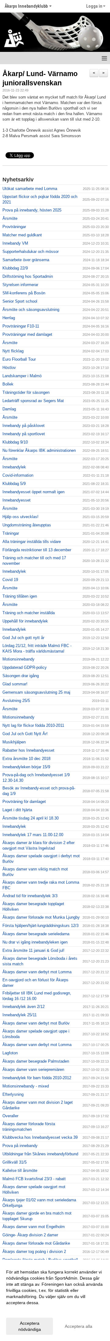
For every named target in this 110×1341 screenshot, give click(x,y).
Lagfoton (10, 1053)
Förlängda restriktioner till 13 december (36, 550)
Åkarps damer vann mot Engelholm (33, 1226)
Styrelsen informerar (20, 284)
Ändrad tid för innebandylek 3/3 (29, 895)
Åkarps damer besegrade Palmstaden (35, 1061)
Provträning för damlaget (24, 801)
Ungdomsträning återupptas (26, 525)
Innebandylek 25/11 (19, 1015)
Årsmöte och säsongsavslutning (30, 309)
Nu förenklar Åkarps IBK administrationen (39, 450)
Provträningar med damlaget (27, 334)
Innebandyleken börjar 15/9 (26, 767)
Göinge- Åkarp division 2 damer (30, 1235)
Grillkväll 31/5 (14, 1162)
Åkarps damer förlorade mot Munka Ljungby (41, 917)
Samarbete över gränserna (25, 260)
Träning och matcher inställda (28, 612)
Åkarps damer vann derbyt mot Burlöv (36, 1023)
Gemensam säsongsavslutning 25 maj (36, 692)
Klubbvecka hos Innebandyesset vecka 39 (40, 1137)
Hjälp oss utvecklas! (20, 516)
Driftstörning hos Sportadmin (27, 276)
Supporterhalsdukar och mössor (30, 251)
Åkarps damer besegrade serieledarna (35, 934)
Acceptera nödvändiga (29, 1326)
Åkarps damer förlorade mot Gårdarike (36, 1243)
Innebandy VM (15, 243)
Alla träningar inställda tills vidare (31, 541)
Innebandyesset (16, 500)
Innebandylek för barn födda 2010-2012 (36, 1078)
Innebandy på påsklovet (23, 425)
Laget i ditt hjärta (17, 810)
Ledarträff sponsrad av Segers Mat (33, 400)
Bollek (7, 384)
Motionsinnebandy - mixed (25, 1086)
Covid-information (17, 475)
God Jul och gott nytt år (23, 637)
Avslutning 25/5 (16, 700)
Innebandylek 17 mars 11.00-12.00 (32, 834)
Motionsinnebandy (18, 659)
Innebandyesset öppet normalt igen (33, 492)
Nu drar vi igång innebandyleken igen (35, 942)
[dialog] (55, 1300)
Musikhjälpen (14, 742)
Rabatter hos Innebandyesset (28, 750)
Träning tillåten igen (19, 596)
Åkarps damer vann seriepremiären (33, 1069)
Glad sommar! (15, 684)
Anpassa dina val (22, 1310)
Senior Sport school (19, 301)
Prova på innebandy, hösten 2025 (31, 210)
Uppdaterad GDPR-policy (24, 667)
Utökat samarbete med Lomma (29, 188)
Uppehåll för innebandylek (25, 621)
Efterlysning (13, 1094)
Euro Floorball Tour (19, 359)
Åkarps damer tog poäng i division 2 (34, 1251)
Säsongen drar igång (20, 675)
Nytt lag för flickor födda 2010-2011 (33, 725)
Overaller (10, 1116)
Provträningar (14, 226)
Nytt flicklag (13, 351)
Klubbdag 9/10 (15, 442)
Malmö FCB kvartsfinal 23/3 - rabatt (34, 1178)
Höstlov (9, 367)
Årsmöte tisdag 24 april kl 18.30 (30, 818)
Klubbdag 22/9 (15, 268)
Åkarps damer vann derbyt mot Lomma (37, 972)
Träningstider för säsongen (26, 392)
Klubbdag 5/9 (14, 483)
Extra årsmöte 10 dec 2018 (26, 758)
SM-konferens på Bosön (23, 293)
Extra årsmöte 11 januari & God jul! (33, 950)
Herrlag (8, 318)
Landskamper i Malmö (22, 376)
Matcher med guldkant (22, 235)
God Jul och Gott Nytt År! (25, 733)
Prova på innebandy (20, 1145)
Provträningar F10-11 (20, 326)
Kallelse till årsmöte (19, 1170)
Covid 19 (10, 579)
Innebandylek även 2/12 (23, 1006)
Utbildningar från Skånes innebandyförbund (40, 1154)
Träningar (10, 533)
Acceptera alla (78, 1326)
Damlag (9, 409)
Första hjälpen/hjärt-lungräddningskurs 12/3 (40, 925)
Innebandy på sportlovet (23, 434)
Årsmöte (9, 218)
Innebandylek (14, 467)
